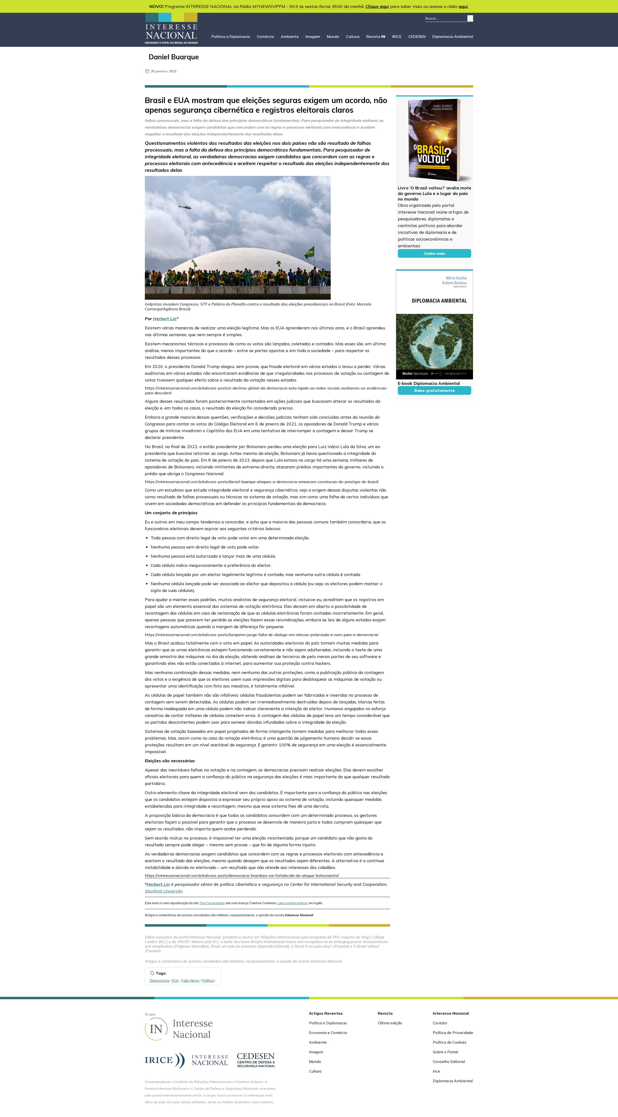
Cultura (352, 36)
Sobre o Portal (445, 1051)
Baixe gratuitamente (434, 390)
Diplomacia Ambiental (452, 36)
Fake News (190, 980)
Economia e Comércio (328, 1032)
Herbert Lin (164, 318)
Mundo (333, 36)
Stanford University (163, 891)
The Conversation (212, 903)
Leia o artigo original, (293, 903)
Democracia (159, 980)
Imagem (312, 36)
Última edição (390, 1022)
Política (208, 980)
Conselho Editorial (449, 1061)
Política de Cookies (449, 1042)
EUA (175, 980)
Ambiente (290, 36)
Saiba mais (434, 253)
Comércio (265, 36)
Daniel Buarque (174, 57)
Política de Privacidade (453, 1032)
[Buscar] (470, 18)
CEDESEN (417, 36)
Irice (436, 1071)
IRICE (396, 36)
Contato (440, 1022)
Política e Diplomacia (230, 36)
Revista (375, 36)
